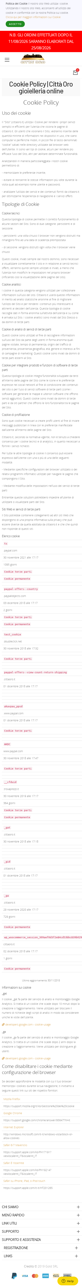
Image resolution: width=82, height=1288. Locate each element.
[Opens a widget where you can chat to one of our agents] (67, 1281)
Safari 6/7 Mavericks (15, 1145)
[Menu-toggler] (7, 59)
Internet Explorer (13, 1127)
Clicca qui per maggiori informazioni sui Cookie (33, 17)
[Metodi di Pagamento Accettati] (41, 1276)
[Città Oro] (33, 58)
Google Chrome (12, 1113)
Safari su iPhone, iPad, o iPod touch (24, 1181)
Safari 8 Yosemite (13, 1163)
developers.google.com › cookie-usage (28, 1024)
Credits (29, 1266)
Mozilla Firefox (11, 1099)
